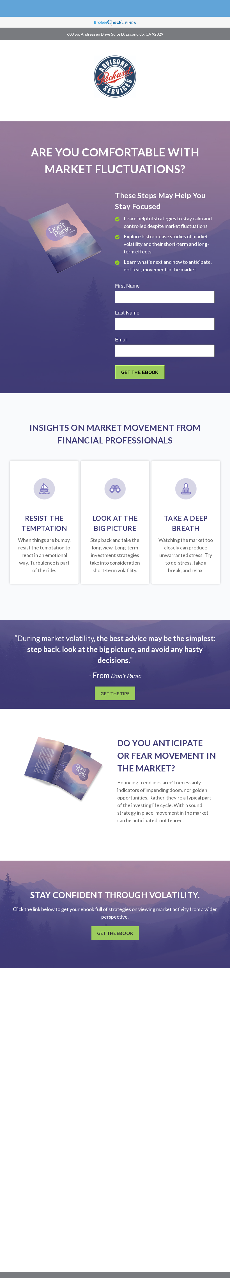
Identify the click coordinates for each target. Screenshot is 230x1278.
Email (121, 339)
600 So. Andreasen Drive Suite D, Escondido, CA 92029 (115, 34)
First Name (127, 285)
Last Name (127, 312)
